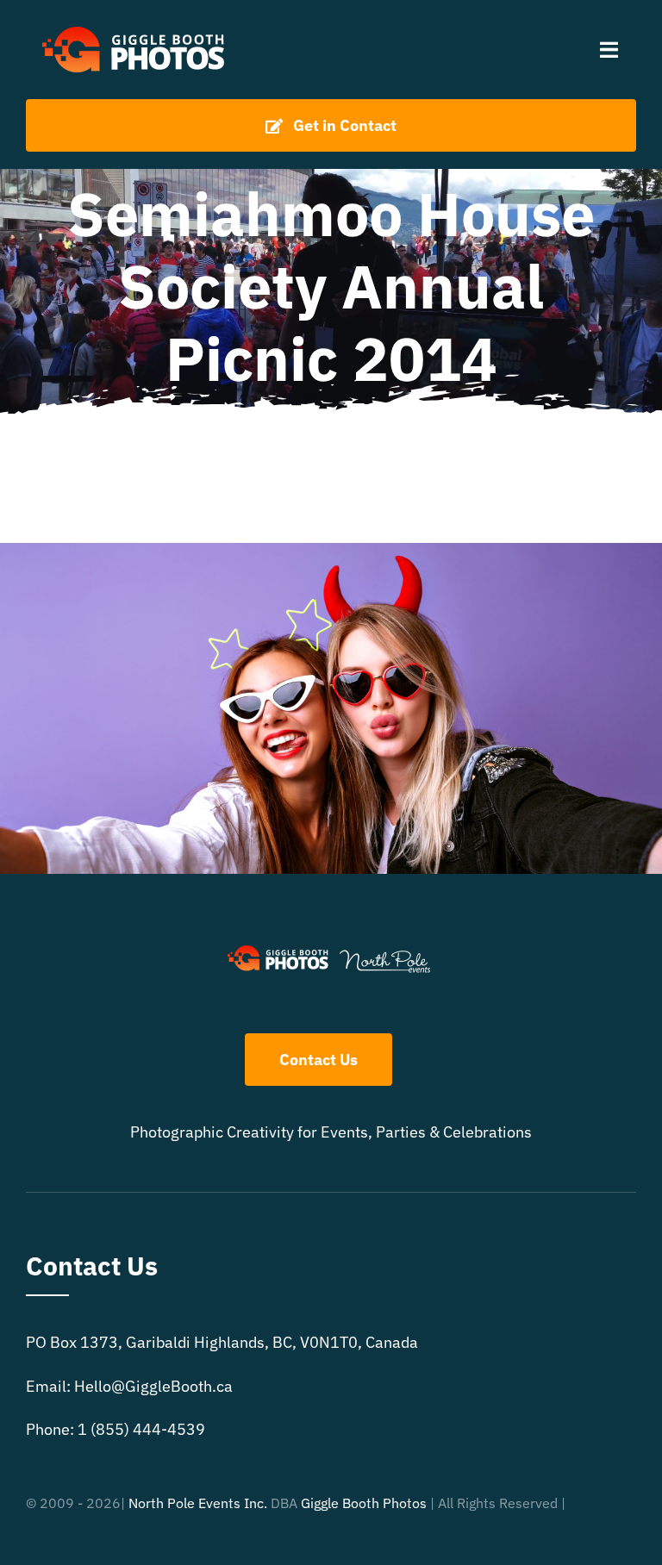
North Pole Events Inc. (197, 1503)
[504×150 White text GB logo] (134, 24)
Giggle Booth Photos (364, 1503)
